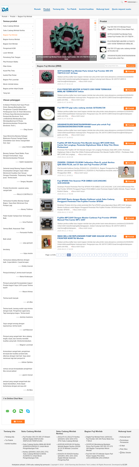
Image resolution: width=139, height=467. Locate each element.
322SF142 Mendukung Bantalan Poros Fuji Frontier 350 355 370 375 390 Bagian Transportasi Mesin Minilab (99, 447)
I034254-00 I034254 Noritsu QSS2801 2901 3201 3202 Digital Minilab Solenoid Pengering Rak (68, 457)
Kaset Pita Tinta (9, 71)
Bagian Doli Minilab (10, 44)
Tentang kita (58, 9)
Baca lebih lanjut (86, 81)
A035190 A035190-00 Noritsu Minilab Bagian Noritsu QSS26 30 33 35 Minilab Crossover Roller (69, 447)
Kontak (131, 71)
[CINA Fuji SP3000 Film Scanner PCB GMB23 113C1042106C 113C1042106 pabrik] (46, 187)
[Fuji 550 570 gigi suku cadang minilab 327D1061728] (103, 49)
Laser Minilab (8, 53)
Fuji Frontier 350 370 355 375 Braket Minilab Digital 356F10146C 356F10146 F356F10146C (36, 439)
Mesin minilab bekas (10, 84)
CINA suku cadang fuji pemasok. (38, 465)
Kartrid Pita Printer (10, 75)
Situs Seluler (126, 453)
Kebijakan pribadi (18, 465)
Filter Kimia (7, 66)
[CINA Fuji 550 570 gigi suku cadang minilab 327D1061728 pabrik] (46, 113)
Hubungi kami (102, 9)
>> (120, 255)
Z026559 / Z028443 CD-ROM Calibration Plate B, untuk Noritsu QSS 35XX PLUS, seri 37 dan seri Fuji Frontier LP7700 (86, 163)
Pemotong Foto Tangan (11, 57)
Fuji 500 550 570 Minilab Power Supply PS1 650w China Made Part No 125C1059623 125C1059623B (121, 28)
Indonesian (132, 2)
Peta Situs (123, 449)
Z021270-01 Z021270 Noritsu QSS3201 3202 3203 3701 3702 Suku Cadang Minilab (69, 439)
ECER (125, 465)
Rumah (37, 9)
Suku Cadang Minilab (11, 26)
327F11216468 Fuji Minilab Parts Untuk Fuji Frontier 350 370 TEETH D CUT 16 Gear (121, 35)
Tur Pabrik (71, 9)
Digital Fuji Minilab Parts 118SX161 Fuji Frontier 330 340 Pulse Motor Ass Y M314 (100, 439)
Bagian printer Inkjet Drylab (13, 89)
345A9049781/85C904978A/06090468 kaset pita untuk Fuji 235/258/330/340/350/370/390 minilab (122, 57)
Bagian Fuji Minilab (10, 35)
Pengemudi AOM (9, 48)
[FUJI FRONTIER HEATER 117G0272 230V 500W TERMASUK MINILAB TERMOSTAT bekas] (103, 42)
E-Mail (122, 446)
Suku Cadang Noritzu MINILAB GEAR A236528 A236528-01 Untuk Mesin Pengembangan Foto (37, 446)
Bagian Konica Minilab (11, 39)
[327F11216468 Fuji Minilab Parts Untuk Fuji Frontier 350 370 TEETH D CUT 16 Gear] (66, 40)
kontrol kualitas (86, 9)
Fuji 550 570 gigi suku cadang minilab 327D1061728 (122, 50)
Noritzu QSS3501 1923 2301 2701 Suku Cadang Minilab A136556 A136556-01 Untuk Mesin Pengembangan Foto (35, 455)
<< (64, 255)
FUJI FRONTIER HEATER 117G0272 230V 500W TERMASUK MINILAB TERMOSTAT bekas (121, 42)
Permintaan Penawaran (124, 441)
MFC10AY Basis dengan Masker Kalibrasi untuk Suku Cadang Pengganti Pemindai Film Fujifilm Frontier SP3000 (85, 200)
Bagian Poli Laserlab (11, 80)
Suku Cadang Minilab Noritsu (14, 30)
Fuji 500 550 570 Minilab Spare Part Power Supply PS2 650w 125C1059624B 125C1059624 (99, 456)
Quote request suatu (121, 9)
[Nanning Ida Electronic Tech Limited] (123, 2)
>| (125, 255)
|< (58, 255)
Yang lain (6, 93)
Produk (46, 9)
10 (115, 255)
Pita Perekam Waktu (10, 62)
